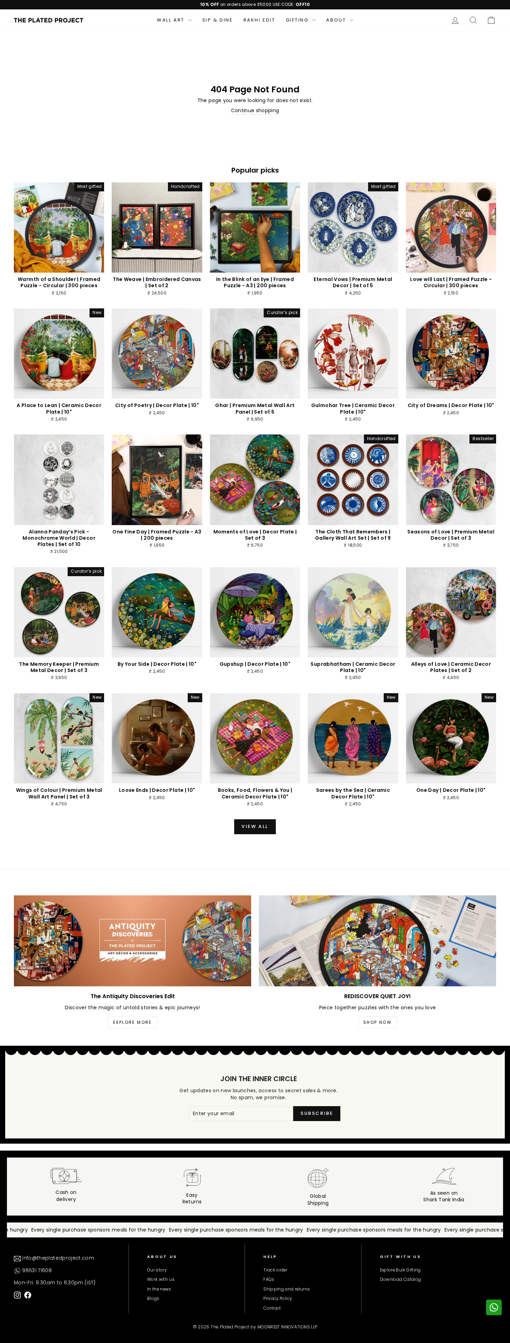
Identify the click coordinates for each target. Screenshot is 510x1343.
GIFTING (298, 20)
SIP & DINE (217, 20)
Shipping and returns (286, 1289)
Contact (272, 1308)
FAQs (268, 1279)
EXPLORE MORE (132, 1022)
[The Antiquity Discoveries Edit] (132, 941)
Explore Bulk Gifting (400, 1270)
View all (255, 826)
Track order (275, 1270)
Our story (157, 1270)
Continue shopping (255, 110)
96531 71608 (36, 1270)
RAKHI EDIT (259, 20)
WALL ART (171, 20)
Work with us (161, 1279)
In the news (159, 1289)
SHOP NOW (377, 1022)
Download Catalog (400, 1279)
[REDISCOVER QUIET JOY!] (377, 941)
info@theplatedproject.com (57, 1257)
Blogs (153, 1298)
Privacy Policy (277, 1298)
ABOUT (337, 20)
